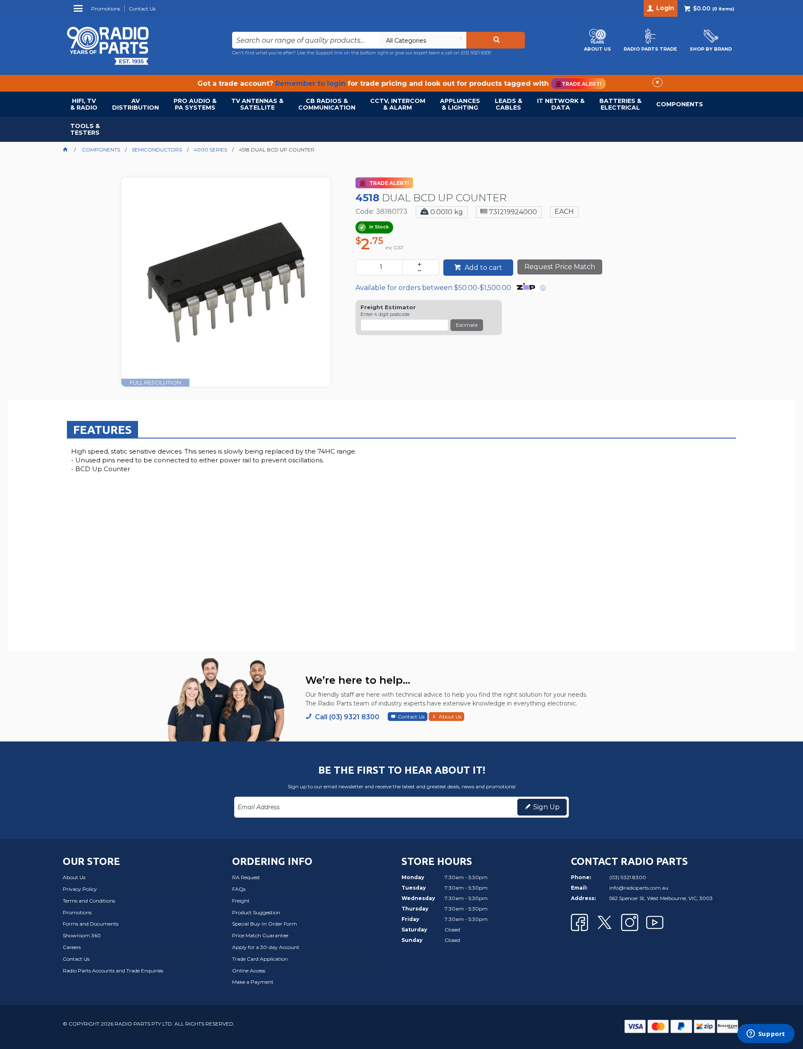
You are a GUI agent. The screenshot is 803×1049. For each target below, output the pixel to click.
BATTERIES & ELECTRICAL (620, 104)
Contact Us (411, 716)
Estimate (467, 325)
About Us (450, 716)
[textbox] (305, 40)
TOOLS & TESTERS (85, 129)
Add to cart (482, 268)
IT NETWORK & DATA (561, 104)
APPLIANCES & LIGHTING (460, 104)
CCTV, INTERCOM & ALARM (397, 104)
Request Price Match (559, 267)
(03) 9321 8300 (476, 53)
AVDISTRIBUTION (135, 104)
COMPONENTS (679, 104)
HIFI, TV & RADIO (83, 104)
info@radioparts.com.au (638, 888)
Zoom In (235, 276)
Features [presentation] (102, 429)
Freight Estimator (388, 307)
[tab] (102, 429)
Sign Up (546, 807)
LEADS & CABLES (508, 104)
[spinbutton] (381, 267)
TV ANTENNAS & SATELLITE (257, 104)
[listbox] (422, 40)
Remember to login (310, 83)
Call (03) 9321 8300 (347, 717)
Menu (79, 11)
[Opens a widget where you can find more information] (766, 1034)
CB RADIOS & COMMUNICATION (326, 104)
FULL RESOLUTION (155, 382)
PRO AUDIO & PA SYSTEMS (195, 104)
